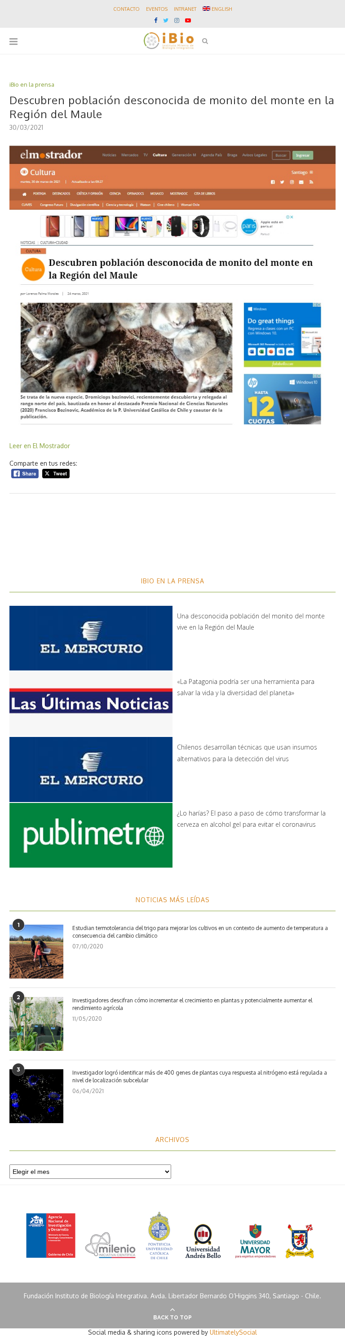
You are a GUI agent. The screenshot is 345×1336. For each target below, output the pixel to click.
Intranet (185, 9)
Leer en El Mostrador (40, 446)
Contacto (126, 9)
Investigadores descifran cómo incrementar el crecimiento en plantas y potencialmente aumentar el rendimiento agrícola (192, 1004)
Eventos (157, 9)
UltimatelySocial (233, 1332)
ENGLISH (221, 9)
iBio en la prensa (31, 84)
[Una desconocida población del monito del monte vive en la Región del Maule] (90, 638)
